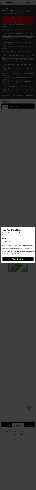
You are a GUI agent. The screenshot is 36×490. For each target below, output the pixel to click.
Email (4, 238)
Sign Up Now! (18, 259)
